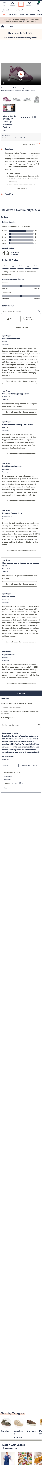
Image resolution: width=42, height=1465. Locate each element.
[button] (4, 5)
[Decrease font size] (40, 144)
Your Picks (13, 15)
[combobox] (19, 10)
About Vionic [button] (10, 194)
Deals (4, 15)
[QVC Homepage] (2, 26)
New (22, 15)
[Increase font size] (37, 144)
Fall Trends (30, 15)
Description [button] (9, 149)
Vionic (5, 130)
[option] (21, 20)
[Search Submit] (38, 10)
